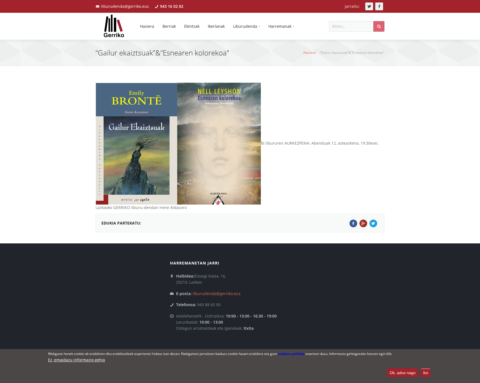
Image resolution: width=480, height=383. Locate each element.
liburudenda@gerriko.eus (125, 6)
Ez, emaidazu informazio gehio (76, 359)
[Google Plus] (363, 223)
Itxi (425, 373)
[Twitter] (373, 223)
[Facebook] (353, 223)
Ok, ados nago (403, 373)
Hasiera (309, 52)
